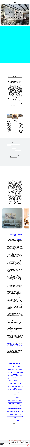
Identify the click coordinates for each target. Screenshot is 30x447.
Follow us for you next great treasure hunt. (15, 84)
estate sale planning (11, 193)
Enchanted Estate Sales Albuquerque (16, 99)
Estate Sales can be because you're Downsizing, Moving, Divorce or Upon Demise (15, 380)
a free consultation (18, 419)
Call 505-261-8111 (15, 205)
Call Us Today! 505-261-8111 (15, 420)
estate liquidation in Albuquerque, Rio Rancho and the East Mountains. (14, 345)
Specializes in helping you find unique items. (16, 82)
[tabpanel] (14, 92)
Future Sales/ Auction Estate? (15, 403)
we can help (10, 419)
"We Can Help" (20, 193)
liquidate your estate (18, 150)
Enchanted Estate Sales (15, 1)
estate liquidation (17, 239)
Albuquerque (14, 148)
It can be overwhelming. (15, 170)
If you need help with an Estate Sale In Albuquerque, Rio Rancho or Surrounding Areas (15, 416)
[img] (15, 14)
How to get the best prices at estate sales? (15, 399)
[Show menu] (8, 0)
